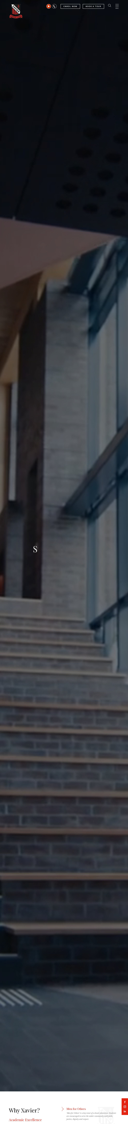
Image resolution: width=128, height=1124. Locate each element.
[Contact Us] (54, 6)
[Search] (109, 5)
